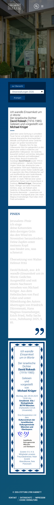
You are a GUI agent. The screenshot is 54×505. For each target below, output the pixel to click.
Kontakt (13, 497)
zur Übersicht (17, 86)
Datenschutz (26, 497)
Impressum (40, 497)
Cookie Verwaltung (28, 500)
